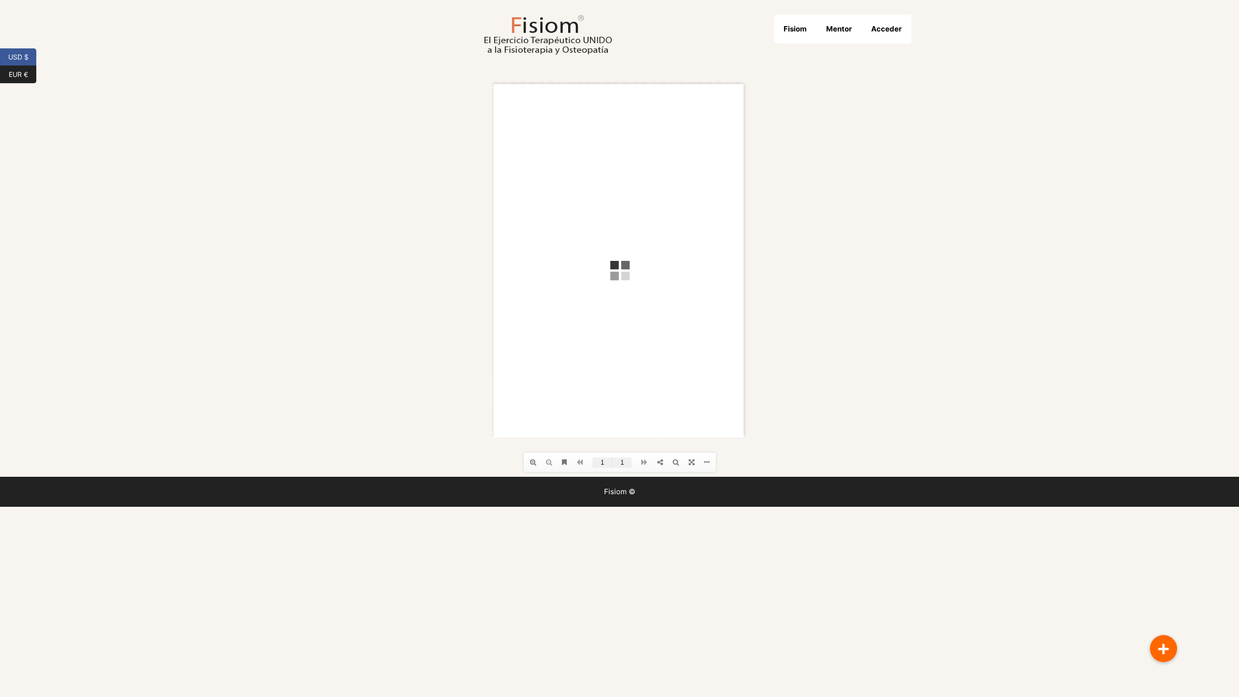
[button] (1163, 648)
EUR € (22, 73)
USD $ (22, 56)
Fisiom (795, 28)
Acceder (886, 28)
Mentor (839, 28)
